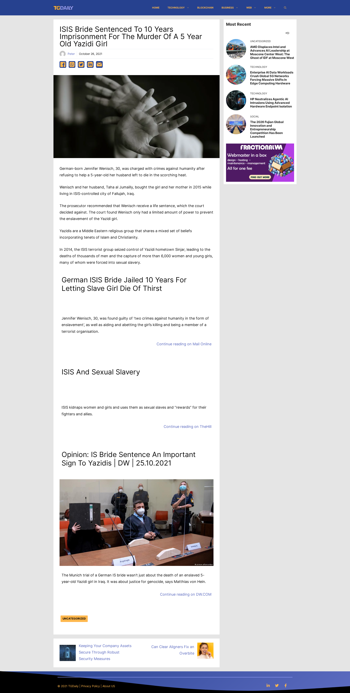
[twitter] (81, 64)
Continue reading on (184, 344)
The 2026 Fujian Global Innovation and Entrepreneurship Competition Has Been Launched (267, 129)
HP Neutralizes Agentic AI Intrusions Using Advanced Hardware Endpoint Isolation (271, 102)
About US (108, 686)
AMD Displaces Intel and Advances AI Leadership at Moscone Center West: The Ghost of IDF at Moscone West (272, 52)
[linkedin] (90, 64)
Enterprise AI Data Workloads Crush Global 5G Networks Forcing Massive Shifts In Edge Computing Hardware (271, 77)
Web (249, 7)
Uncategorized (74, 618)
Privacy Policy (90, 686)
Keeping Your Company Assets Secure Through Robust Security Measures (105, 652)
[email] (99, 64)
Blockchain (205, 7)
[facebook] (63, 64)
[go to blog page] (287, 33)
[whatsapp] (72, 64)
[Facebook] (285, 685)
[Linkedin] (268, 685)
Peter (71, 53)
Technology (176, 7)
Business (228, 7)
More (267, 7)
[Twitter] (277, 685)
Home (155, 7)
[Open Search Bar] (285, 8)
